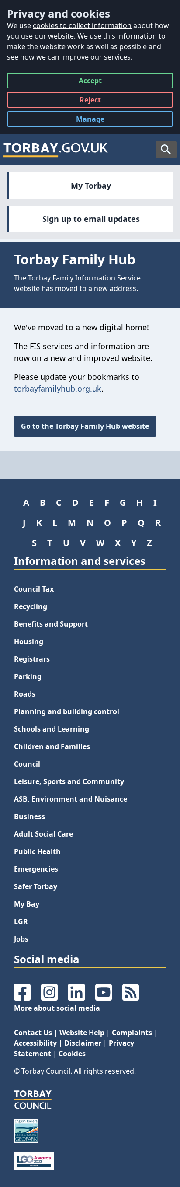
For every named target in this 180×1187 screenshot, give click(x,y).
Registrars (32, 659)
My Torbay (91, 185)
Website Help (81, 1032)
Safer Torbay (35, 886)
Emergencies (36, 869)
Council (27, 764)
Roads (24, 694)
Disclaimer (82, 1043)
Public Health (37, 851)
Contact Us (33, 1032)
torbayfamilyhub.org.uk (57, 388)
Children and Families (52, 746)
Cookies (72, 1053)
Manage (97, 120)
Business (29, 816)
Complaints (132, 1032)
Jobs (21, 939)
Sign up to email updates (91, 219)
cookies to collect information (82, 25)
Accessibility (35, 1043)
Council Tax (34, 589)
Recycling (30, 606)
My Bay (26, 904)
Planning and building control (66, 711)
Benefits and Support (51, 624)
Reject (90, 101)
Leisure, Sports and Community (69, 781)
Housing (28, 641)
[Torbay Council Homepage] (55, 149)
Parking (28, 676)
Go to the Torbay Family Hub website (85, 426)
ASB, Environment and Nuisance (70, 799)
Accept (90, 82)
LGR (21, 921)
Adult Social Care (43, 834)
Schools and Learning (51, 729)
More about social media (57, 1008)
